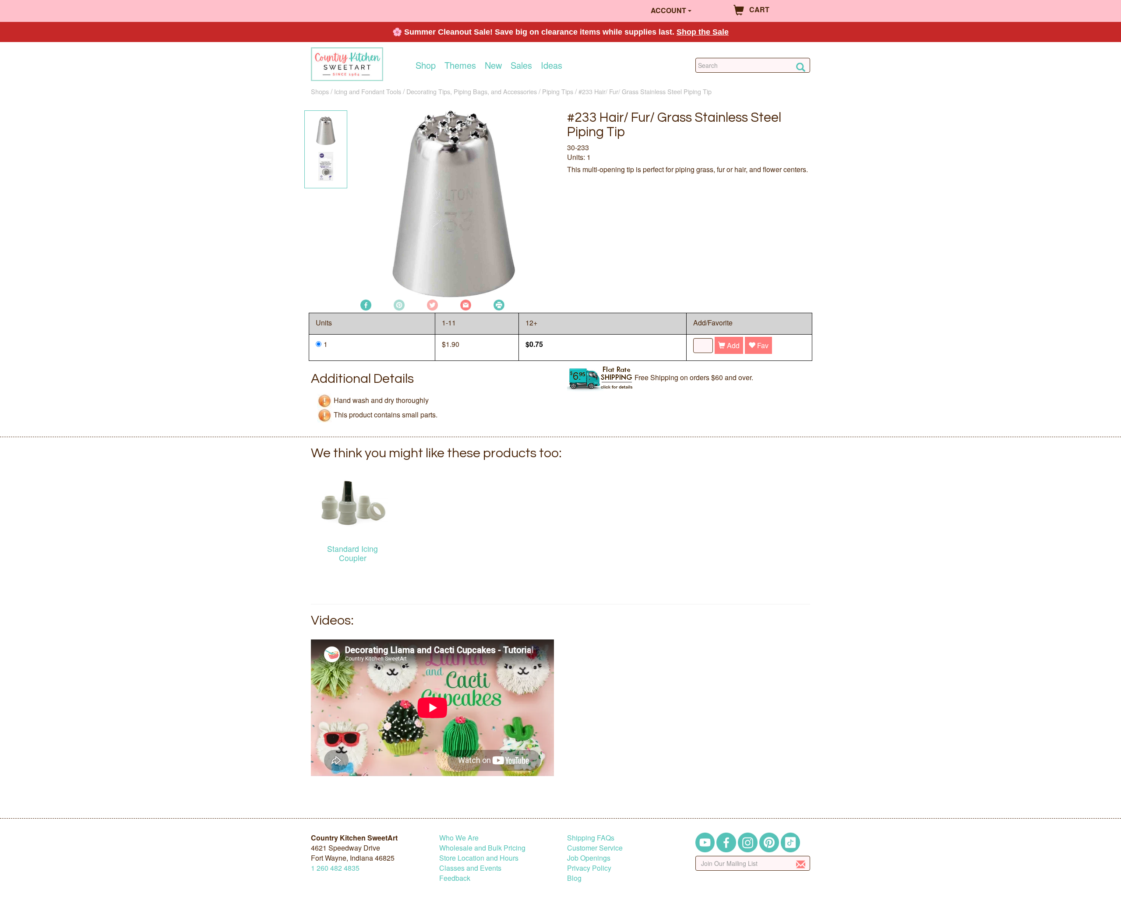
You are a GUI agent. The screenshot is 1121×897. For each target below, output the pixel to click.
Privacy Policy (589, 868)
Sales (521, 65)
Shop (426, 65)
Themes (460, 65)
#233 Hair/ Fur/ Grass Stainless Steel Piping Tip (645, 91)
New (493, 65)
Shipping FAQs (590, 838)
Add (732, 345)
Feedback (454, 878)
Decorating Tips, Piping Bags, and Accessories (471, 91)
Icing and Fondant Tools (367, 91)
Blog (574, 878)
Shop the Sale (703, 32)
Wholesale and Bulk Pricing (482, 848)
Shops (320, 91)
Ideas (551, 65)
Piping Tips (557, 91)
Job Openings (588, 858)
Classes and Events (470, 868)
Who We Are (459, 838)
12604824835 (335, 868)
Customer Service (595, 848)
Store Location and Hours (478, 858)
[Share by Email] (465, 304)
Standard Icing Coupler (352, 553)
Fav (761, 345)
